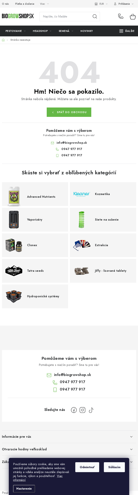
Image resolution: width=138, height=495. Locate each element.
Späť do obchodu (72, 112)
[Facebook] (74, 410)
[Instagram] (82, 410)
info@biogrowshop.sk (72, 143)
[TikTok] (91, 410)
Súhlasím (114, 467)
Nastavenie (24, 489)
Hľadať (95, 16)
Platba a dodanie (24, 4)
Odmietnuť (87, 467)
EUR (102, 4)
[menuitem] (15, 31)
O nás (5, 4)
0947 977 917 (121, 16)
